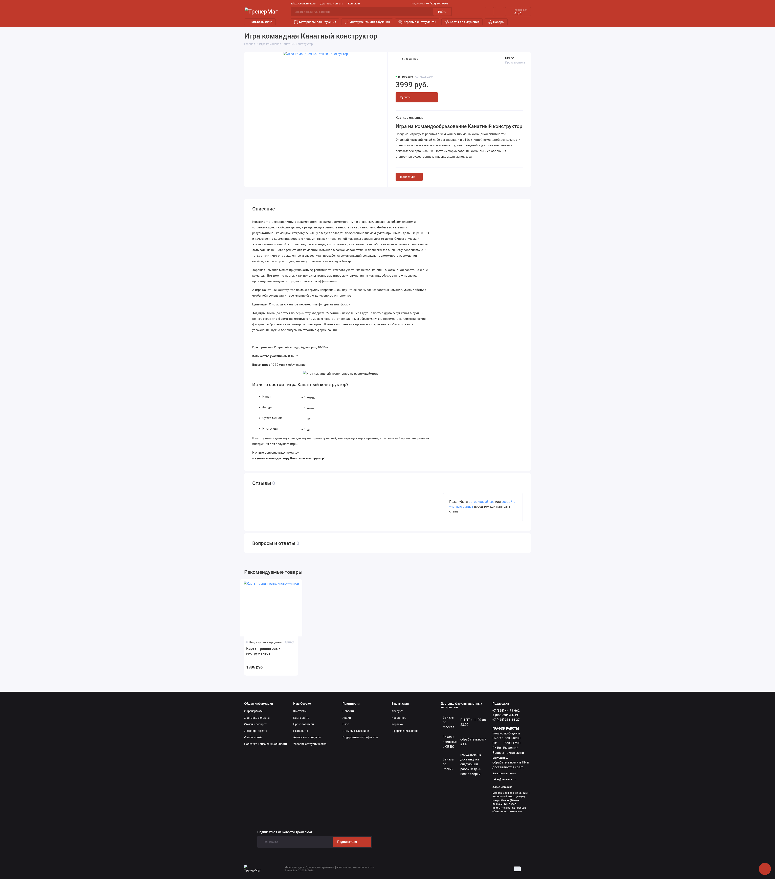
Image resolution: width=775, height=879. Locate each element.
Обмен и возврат (255, 724)
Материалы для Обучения (317, 22)
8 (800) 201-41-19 (505, 715)
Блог (345, 724)
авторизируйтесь (481, 502)
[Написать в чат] (765, 869)
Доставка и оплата (331, 3)
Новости (348, 711)
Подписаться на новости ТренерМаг (284, 832)
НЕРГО (509, 58)
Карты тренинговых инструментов (263, 650)
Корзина (397, 724)
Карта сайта (301, 717)
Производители (303, 724)
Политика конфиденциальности (265, 744)
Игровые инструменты (419, 22)
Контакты (354, 3)
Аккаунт (397, 711)
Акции (346, 717)
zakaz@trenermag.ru (303, 3)
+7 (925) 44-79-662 (429, 3)
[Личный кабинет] (489, 11)
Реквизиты (300, 730)
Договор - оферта (255, 730)
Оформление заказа (405, 730)
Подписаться (347, 842)
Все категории (261, 21)
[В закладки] (291, 585)
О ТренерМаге (253, 711)
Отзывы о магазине (355, 730)
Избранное (399, 717)
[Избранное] (499, 11)
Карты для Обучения (464, 22)
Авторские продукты (307, 737)
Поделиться (407, 176)
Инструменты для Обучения (370, 22)
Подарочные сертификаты (360, 737)
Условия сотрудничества (310, 744)
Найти (442, 11)
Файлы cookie (253, 737)
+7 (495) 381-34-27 (506, 720)
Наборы (498, 22)
